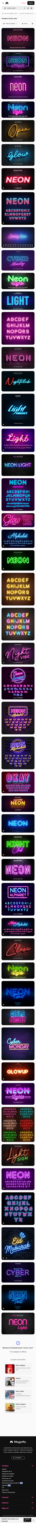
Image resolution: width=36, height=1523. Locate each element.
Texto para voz (6, 1478)
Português (18, 1457)
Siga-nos (5, 1508)
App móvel (5, 1490)
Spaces (4, 1469)
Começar (5, 1497)
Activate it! (27, 1520)
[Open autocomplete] (4, 8)
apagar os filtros (20, 1352)
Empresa (5, 1503)
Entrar (31, 3)
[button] (18, 1457)
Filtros (25, 23)
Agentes (6, 1485)
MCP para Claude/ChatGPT (12, 1483)
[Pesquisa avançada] (32, 24)
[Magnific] (18, 1442)
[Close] (33, 1520)
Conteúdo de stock (8, 1481)
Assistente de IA (7, 1471)
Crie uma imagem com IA (11, 13)
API (3, 1488)
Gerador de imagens (8, 1474)
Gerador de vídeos (7, 1476)
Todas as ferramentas (8, 1492)
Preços (24, 3)
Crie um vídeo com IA (27, 13)
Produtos (5, 1466)
